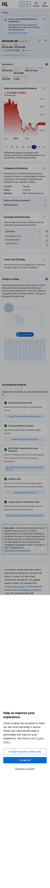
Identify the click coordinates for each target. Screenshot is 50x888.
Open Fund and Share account (25, 439)
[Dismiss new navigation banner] (44, 19)
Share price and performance (20, 88)
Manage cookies (25, 768)
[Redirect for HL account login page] (25, 334)
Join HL (25, 4)
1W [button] (12, 147)
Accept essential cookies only (25, 751)
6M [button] (28, 147)
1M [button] (17, 147)
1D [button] (6, 147)
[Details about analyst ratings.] (46, 279)
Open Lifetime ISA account (25, 492)
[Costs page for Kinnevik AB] (25, 263)
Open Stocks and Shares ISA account (25, 416)
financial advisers (16, 586)
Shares (5, 12)
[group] (25, 147)
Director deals (11, 205)
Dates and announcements (17, 200)
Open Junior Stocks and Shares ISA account (25, 515)
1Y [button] (34, 147)
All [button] (44, 147)
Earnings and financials (17, 217)
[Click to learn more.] (46, 64)
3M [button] (23, 147)
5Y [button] (39, 147)
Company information (16, 168)
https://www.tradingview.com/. (17, 550)
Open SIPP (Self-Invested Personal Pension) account (24, 468)
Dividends (10, 231)
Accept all (25, 760)
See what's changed (17, 32)
